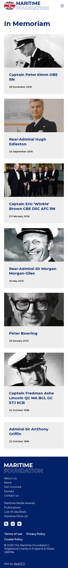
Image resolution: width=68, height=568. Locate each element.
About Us (10, 478)
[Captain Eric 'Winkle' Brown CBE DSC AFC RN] (34, 180)
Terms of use (13, 534)
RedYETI (19, 563)
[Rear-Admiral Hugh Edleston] (34, 115)
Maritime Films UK (16, 516)
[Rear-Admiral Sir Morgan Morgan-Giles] (34, 245)
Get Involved (12, 486)
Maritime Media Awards (19, 503)
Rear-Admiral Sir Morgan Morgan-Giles (32, 271)
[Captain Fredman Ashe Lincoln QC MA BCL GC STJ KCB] (34, 369)
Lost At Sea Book (15, 511)
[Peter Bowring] (34, 309)
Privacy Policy (35, 534)
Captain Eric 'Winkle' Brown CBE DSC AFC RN (32, 206)
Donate (9, 491)
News (7, 482)
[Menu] (62, 5)
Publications (12, 507)
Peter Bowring (23, 333)
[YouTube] (19, 524)
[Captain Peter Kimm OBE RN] (34, 51)
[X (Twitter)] (6, 524)
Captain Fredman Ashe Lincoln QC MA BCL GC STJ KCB (31, 398)
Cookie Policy (13, 539)
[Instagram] (13, 524)
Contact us (11, 495)
